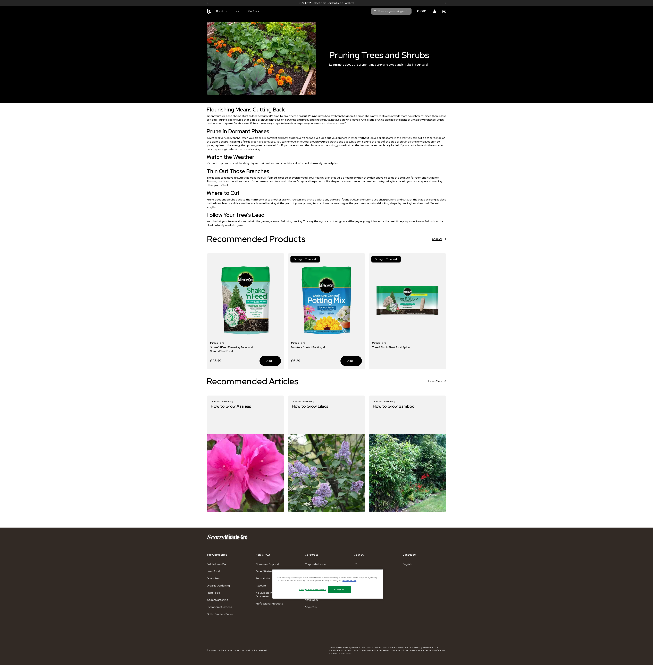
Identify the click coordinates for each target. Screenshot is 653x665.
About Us (311, 607)
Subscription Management (272, 578)
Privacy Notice (417, 650)
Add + (266, 361)
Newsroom (311, 600)
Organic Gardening (218, 585)
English (407, 564)
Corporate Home (315, 564)
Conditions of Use (399, 650)
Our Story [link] (253, 11)
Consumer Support (267, 564)
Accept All (339, 589)
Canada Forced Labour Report (374, 650)
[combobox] (391, 11)
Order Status (264, 571)
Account (261, 585)
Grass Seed (214, 578)
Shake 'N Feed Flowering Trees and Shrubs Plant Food (231, 349)
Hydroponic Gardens (219, 607)
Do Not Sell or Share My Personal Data (347, 647)
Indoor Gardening (217, 600)
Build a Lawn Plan (217, 564)
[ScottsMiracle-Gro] (209, 11)
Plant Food (213, 592)
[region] (327, 584)
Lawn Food (213, 571)
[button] (208, 3)
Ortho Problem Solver (220, 614)
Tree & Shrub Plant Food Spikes (391, 347)
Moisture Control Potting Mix (309, 347)
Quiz (338, 3)
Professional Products (269, 603)
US (355, 564)
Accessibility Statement (422, 647)
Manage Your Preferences (312, 589)
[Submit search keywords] (375, 11)
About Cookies (374, 647)
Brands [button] (220, 11)
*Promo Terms (344, 653)
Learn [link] (238, 11)
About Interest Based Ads (395, 647)
